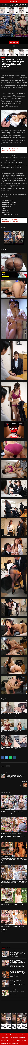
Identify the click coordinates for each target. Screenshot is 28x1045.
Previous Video (4, 772)
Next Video (24, 781)
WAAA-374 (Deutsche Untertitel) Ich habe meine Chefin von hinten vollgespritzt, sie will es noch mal (13, 812)
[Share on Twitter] (6, 757)
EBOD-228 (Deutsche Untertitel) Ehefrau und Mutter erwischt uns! (13, 905)
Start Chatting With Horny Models (14, 53)
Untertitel (7, 4)
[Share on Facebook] (2, 757)
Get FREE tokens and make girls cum (23, 10)
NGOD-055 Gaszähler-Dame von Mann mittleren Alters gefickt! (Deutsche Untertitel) (15, 776)
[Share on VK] (14, 757)
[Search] (26, 1)
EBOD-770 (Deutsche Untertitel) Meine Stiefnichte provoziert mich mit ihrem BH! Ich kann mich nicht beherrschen (12, 928)
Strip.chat (3, 12)
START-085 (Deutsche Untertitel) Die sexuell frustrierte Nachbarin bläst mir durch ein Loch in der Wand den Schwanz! (14, 883)
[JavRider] (14, 2)
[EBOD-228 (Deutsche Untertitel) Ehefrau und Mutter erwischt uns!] (14, 895)
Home (2, 4)
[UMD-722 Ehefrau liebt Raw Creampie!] (25, 785)
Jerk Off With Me (4, 53)
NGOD (7, 208)
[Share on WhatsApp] (10, 757)
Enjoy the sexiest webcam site (4, 10)
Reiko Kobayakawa (12, 202)
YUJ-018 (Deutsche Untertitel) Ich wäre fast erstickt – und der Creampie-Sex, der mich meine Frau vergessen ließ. (14, 859)
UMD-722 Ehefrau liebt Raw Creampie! (13, 785)
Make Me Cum (22, 53)
